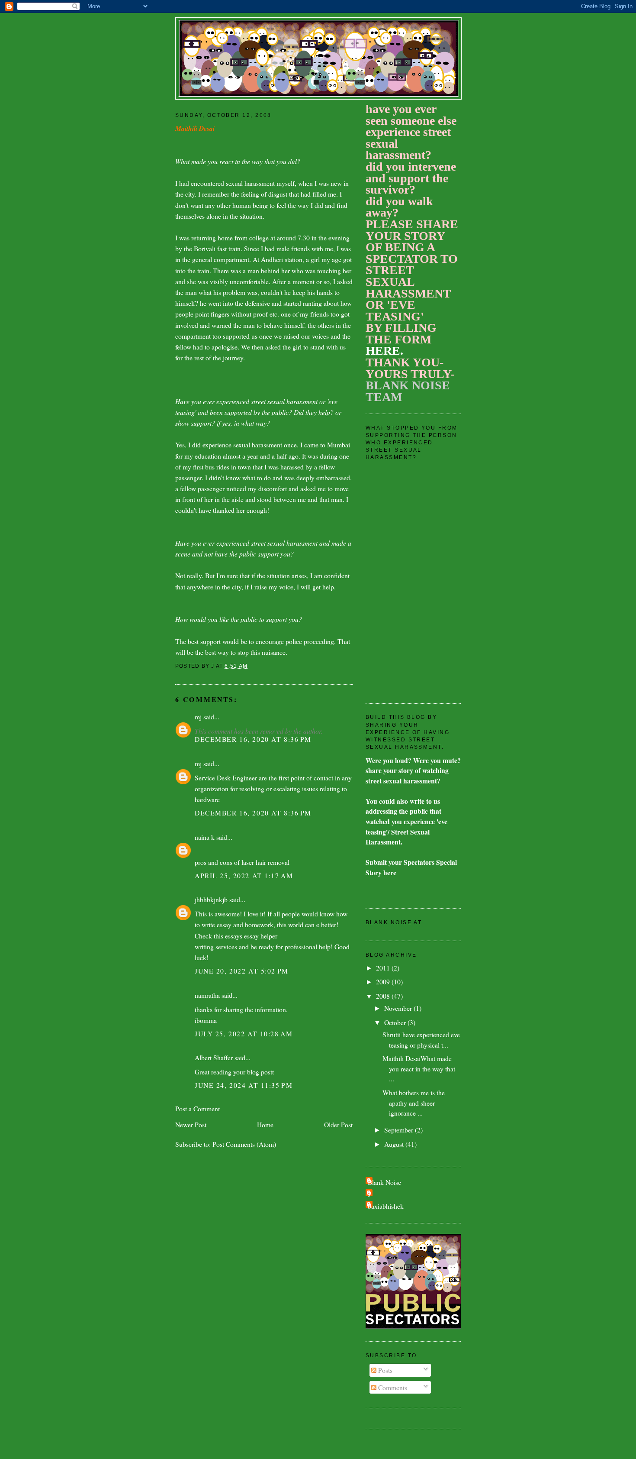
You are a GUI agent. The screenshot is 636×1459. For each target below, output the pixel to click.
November (399, 1008)
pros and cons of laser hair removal (242, 862)
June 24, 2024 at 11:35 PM (243, 1085)
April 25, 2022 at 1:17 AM (244, 875)
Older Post (338, 1124)
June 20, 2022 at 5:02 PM (242, 970)
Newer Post (190, 1124)
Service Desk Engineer (226, 777)
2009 (384, 981)
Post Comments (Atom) (244, 1143)
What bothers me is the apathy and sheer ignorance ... (413, 1102)
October (396, 1022)
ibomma (206, 1020)
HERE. (384, 350)
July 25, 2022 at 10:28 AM (243, 1033)
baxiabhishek (386, 1205)
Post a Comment (197, 1108)
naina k (205, 836)
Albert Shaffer (214, 1057)
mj (198, 716)
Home (265, 1124)
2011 (384, 967)
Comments (391, 1387)
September (399, 1129)
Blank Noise (384, 1182)
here (389, 872)
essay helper (260, 935)
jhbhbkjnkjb (211, 899)
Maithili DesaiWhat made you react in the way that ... (418, 1068)
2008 (384, 995)
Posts (384, 1370)
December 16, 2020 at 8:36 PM (253, 739)
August (394, 1143)
